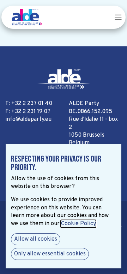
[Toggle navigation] (118, 17)
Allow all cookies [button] (35, 239)
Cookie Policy (78, 223)
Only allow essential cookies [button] (50, 253)
